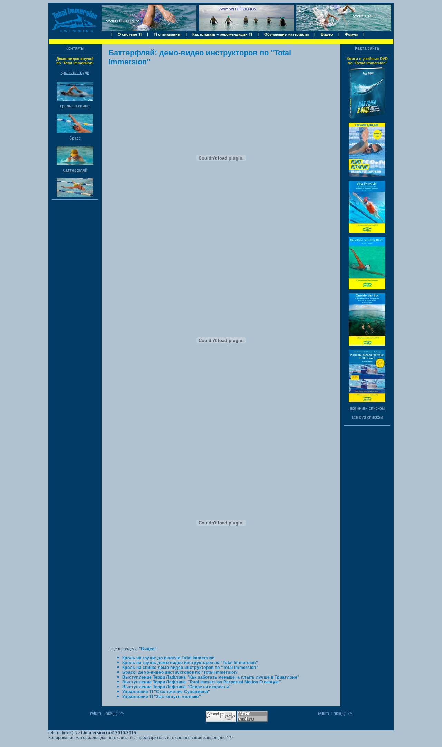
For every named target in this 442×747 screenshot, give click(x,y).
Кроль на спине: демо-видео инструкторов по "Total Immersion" (190, 667)
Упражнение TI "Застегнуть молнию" (161, 696)
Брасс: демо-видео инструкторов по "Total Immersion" (180, 672)
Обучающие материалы (286, 34)
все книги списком (367, 408)
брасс (75, 138)
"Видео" (148, 648)
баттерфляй (75, 170)
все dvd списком (367, 417)
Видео (327, 34)
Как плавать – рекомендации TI (222, 34)
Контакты (75, 48)
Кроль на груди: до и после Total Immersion (168, 657)
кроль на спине (75, 106)
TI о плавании (167, 34)
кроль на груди (75, 72)
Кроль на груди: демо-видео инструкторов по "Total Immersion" (190, 662)
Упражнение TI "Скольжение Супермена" (166, 691)
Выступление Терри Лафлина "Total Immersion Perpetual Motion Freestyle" (201, 682)
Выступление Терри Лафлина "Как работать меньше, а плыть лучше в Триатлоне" (210, 677)
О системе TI (130, 34)
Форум (351, 34)
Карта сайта (367, 48)
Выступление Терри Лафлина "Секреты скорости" (176, 686)
